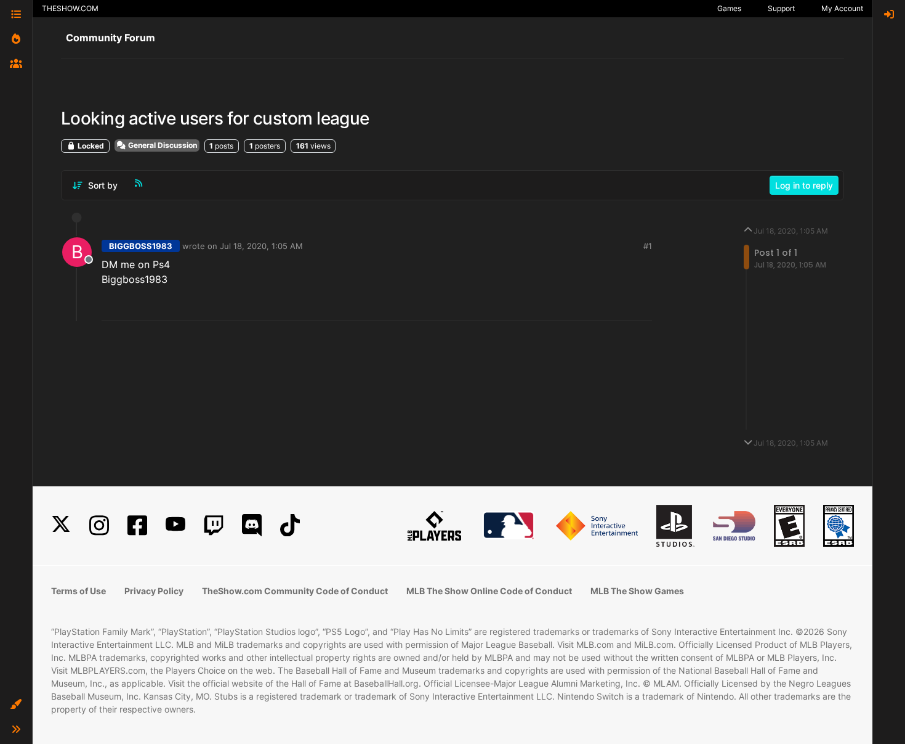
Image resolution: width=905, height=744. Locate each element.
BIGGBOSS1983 (140, 246)
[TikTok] (290, 525)
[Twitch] (213, 525)
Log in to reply (804, 185)
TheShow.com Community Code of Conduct (295, 591)
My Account (842, 8)
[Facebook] (137, 525)
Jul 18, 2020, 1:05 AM (261, 246)
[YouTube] (175, 525)
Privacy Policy (153, 591)
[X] (61, 525)
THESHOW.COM (70, 8)
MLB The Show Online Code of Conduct (489, 591)
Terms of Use (78, 591)
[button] (16, 704)
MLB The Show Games (637, 591)
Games (729, 8)
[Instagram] (99, 525)
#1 (647, 246)
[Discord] (252, 525)
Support (781, 8)
